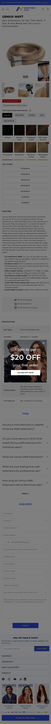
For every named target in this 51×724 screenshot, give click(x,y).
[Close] (43, 343)
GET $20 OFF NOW (26, 373)
